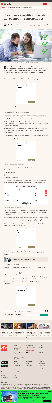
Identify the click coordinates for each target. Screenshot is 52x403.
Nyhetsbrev (41, 347)
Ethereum (15, 377)
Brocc (7, 175)
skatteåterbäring (41, 130)
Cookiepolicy (41, 352)
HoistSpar (8, 177)
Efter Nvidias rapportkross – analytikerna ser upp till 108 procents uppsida (17, 7)
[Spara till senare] (47, 25)
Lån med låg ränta (4, 377)
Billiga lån (3, 375)
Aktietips (27, 363)
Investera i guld (16, 379)
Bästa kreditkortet (42, 363)
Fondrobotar (28, 367)
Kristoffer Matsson (30, 350)
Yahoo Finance (39, 106)
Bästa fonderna (29, 368)
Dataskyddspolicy (45, 316)
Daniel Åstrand (29, 349)
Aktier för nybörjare (17, 365)
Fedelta (8, 172)
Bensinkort (41, 368)
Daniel (12, 385)
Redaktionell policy (42, 354)
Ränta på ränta (16, 368)
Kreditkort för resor (42, 365)
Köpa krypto (16, 373)
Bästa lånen (3, 373)
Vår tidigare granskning (10, 166)
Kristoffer (7, 385)
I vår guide (14, 253)
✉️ (17, 24)
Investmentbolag (29, 365)
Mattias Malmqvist (12, 24)
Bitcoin (15, 375)
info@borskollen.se (17, 353)
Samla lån (3, 379)
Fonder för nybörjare (17, 367)
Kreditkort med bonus (43, 367)
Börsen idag (16, 363)
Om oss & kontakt (42, 349)
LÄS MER (47, 401)
